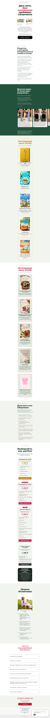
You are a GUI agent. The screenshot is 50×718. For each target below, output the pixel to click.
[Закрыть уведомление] (47, 710)
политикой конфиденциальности (37, 712)
